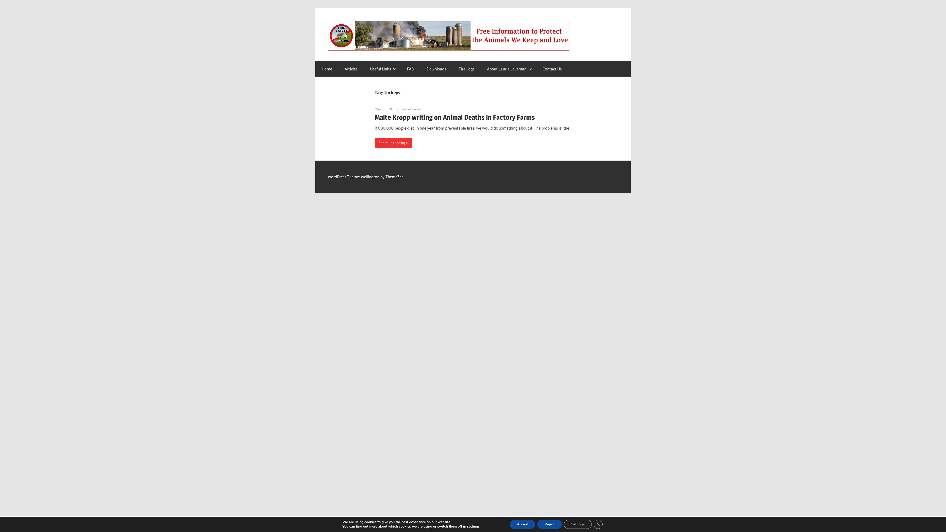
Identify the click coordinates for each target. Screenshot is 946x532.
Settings (577, 524)
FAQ (410, 68)
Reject (550, 524)
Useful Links (380, 68)
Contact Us (552, 68)
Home (327, 68)
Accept (522, 524)
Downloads (436, 68)
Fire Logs (466, 68)
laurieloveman (412, 109)
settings (473, 526)
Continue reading (391, 142)
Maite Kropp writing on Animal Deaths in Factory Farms (455, 117)
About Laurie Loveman (506, 68)
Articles (351, 68)
